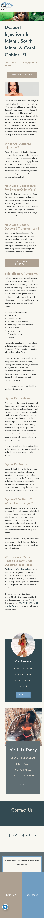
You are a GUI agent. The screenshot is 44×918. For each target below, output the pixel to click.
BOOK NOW (11, 895)
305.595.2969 (25, 603)
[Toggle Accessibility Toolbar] (5, 907)
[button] (22, 75)
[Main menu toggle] (41, 6)
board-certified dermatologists (20, 569)
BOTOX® (14, 119)
